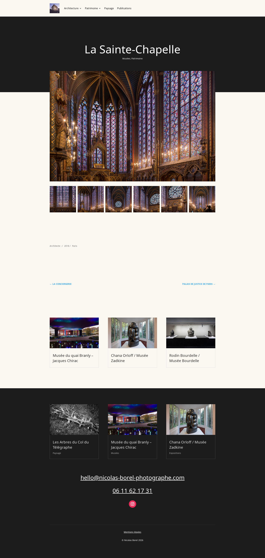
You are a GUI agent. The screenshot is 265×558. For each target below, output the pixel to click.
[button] (63, 199)
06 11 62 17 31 (132, 491)
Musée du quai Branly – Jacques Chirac (73, 358)
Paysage (109, 8)
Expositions (175, 453)
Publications (124, 8)
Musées (126, 58)
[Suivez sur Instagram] (132, 504)
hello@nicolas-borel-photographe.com (133, 477)
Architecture (71, 8)
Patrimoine (91, 8)
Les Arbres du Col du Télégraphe (71, 444)
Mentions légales (132, 532)
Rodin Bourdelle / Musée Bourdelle (184, 358)
